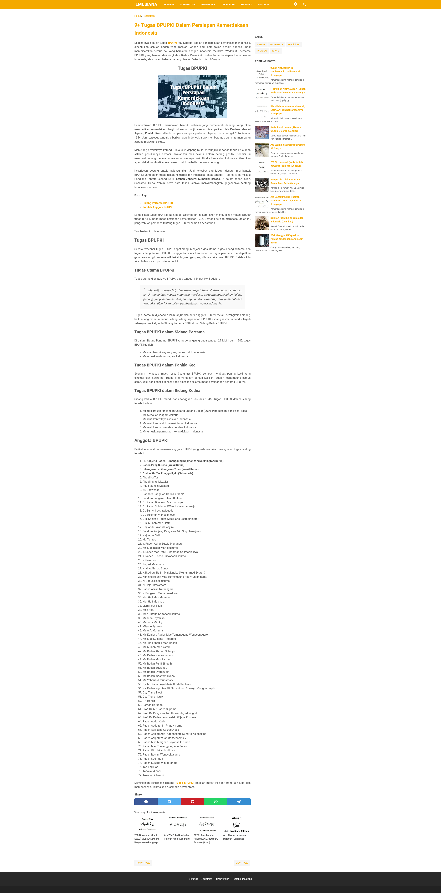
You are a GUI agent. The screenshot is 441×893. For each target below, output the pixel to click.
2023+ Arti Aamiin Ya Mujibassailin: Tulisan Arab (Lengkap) (285, 71)
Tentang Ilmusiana (242, 878)
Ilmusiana (145, 4)
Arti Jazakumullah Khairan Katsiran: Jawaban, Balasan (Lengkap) (285, 201)
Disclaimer (206, 878)
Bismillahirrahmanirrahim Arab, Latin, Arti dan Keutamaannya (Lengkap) (287, 110)
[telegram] (239, 801)
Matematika (188, 4)
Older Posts (242, 862)
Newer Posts (143, 862)
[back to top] (434, 885)
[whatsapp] (215, 801)
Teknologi (228, 4)
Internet (246, 4)
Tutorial (263, 4)
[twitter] (169, 801)
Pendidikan (208, 4)
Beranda (169, 4)
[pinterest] (192, 801)
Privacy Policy (222, 878)
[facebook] (146, 801)
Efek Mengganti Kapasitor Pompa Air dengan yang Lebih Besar (286, 239)
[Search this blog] (304, 4)
